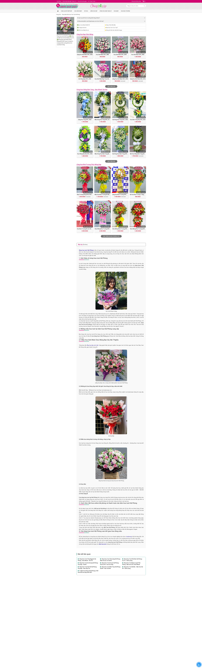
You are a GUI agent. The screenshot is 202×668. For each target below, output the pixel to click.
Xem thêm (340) (111, 161)
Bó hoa (86, 11)
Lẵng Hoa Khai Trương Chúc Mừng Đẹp (89, 164)
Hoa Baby (116, 11)
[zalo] (199, 664)
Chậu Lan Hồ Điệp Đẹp (66, 11)
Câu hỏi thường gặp (82, 1)
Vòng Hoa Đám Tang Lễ (105, 11)
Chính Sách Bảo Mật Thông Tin (69, 1)
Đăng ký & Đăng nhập (136, 1)
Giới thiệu (59, 1)
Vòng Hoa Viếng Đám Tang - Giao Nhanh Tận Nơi (92, 89)
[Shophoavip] (98, 5)
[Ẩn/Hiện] (85, 244)
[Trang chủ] (58, 11)
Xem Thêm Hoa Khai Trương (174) (111, 236)
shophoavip (129, 536)
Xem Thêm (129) (111, 86)
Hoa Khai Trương (125, 11)
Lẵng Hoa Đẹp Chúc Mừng (85, 34)
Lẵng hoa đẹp (93, 11)
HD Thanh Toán (91, 1)
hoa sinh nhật (78, 11)
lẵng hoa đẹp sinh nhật (92, 345)
